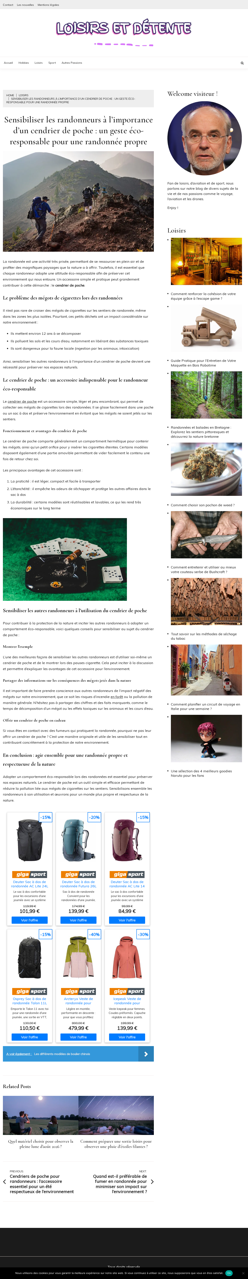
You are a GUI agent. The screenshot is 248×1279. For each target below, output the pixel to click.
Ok (229, 1273)
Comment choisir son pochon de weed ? (203, 505)
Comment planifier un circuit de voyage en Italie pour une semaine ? (205, 706)
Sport (52, 62)
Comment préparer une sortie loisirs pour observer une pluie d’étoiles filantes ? (116, 1144)
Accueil (8, 62)
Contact (8, 5)
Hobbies (24, 62)
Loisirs (39, 62)
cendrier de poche (22, 401)
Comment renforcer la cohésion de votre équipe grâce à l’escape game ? (203, 296)
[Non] (243, 1273)
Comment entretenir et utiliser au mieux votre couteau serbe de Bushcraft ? (203, 569)
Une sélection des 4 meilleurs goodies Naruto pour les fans (201, 773)
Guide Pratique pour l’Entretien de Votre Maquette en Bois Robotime (203, 362)
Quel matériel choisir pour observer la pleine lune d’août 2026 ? (40, 1144)
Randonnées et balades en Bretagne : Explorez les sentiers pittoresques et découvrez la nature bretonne (201, 432)
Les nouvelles (25, 5)
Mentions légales (48, 5)
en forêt (117, 696)
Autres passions (72, 62)
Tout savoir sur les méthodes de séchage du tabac (204, 636)
